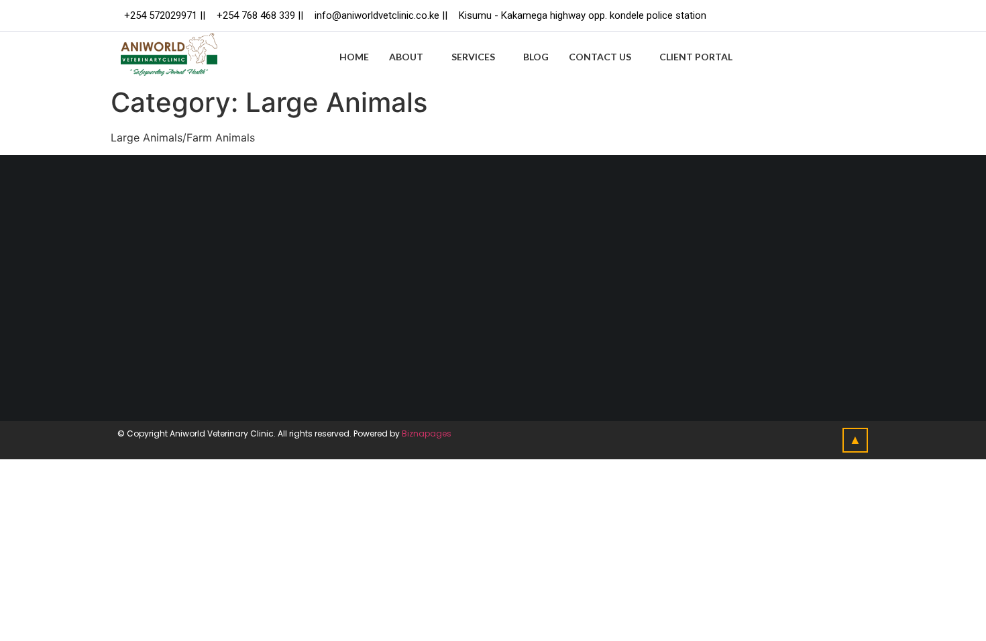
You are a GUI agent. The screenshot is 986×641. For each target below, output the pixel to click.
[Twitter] (824, 15)
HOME (354, 56)
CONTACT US (600, 56)
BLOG (536, 56)
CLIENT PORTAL (695, 56)
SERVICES (473, 56)
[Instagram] (851, 15)
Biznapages (426, 433)
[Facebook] (796, 15)
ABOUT (406, 56)
